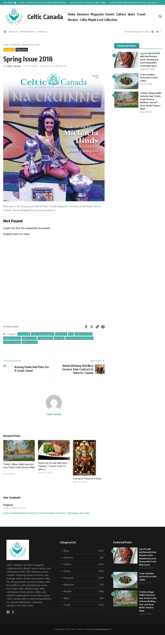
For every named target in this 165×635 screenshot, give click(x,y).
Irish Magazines (45, 338)
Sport (131, 14)
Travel (141, 14)
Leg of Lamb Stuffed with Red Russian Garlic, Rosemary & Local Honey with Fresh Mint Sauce (150, 59)
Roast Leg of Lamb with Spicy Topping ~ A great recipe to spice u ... (53, 466)
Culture (121, 14)
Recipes (73, 20)
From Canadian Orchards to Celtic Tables (149, 77)
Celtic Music (61, 334)
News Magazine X (103, 629)
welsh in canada (30, 342)
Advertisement (27, 31)
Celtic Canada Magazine (42, 334)
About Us (13, 31)
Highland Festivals (12, 338)
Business (83, 14)
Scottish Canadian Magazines (79, 338)
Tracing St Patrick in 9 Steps (87, 478)
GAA (71, 334)
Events (109, 14)
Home (72, 14)
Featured (9, 49)
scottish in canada (12, 342)
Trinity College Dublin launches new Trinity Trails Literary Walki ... (19, 467)
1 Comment (32, 66)
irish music (59, 338)
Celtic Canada (45, 17)
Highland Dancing (83, 334)
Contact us (42, 31)
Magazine (97, 14)
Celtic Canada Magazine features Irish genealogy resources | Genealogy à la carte (46, 512)
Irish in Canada (29, 338)
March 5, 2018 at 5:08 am (14, 508)
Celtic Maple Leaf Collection (98, 20)
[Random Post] (152, 31)
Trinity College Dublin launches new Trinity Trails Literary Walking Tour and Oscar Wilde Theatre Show (147, 601)
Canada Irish (23, 334)
